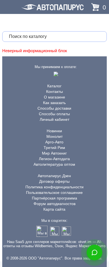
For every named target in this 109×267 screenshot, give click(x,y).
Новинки (54, 131)
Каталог (54, 86)
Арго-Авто (54, 142)
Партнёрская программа (54, 198)
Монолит (54, 136)
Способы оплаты (54, 114)
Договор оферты (54, 181)
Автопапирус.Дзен (54, 176)
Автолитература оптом (54, 164)
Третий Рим (54, 147)
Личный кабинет (54, 119)
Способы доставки (54, 108)
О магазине (54, 97)
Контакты (54, 91)
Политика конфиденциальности (54, 187)
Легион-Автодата (54, 159)
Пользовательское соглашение (54, 192)
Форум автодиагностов (54, 203)
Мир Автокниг (54, 153)
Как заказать (54, 102)
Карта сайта (54, 209)
